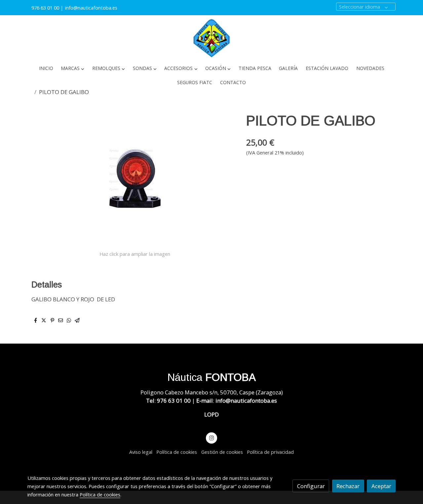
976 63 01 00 (45, 7)
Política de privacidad (270, 452)
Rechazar (348, 486)
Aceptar (381, 486)
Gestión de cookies (222, 452)
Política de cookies (176, 452)
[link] (211, 38)
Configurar (311, 486)
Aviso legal (140, 452)
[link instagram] (211, 437)
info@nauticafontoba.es (92, 7)
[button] (72, 68)
